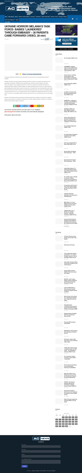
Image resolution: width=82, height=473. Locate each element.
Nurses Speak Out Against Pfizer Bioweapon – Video (70, 152)
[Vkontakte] (25, 106)
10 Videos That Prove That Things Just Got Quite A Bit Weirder (70, 238)
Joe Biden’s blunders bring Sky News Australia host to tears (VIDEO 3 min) (70, 93)
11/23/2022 (66, 361)
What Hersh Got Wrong (69, 245)
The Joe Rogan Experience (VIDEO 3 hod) (70, 126)
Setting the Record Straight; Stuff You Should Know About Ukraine (70, 315)
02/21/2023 (66, 216)
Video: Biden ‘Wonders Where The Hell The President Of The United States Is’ (71, 263)
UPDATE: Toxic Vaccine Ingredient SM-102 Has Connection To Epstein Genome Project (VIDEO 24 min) (70, 384)
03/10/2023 (66, 105)
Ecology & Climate (63, 16)
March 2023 (66, 413)
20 (56, 424)
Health (17, 19)
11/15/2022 (66, 396)
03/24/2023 (66, 63)
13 (56, 421)
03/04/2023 (66, 122)
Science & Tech (54, 16)
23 (66, 424)
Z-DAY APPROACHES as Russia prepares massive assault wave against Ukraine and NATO (70, 289)
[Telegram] (21, 106)
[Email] (38, 106)
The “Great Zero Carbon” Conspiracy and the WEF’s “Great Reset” (70, 358)
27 (56, 426)
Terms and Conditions (51, 470)
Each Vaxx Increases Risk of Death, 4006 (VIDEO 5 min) (70, 143)
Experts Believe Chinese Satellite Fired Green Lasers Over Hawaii (70, 272)
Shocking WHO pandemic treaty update (70, 322)
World (16, 16)
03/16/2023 (66, 80)
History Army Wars (46, 16)
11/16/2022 (66, 370)
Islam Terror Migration (10, 19)
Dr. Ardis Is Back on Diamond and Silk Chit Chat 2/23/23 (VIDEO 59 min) (70, 136)
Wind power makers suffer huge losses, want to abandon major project (70, 341)
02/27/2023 (66, 165)
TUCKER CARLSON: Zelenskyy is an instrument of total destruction (70, 195)
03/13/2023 (66, 89)
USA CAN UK (11, 16)
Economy (32, 16)
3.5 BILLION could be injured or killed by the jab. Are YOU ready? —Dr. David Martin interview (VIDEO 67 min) (70, 349)
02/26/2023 (66, 173)
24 (69, 424)
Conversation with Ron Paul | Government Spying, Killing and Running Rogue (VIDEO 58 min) (70, 187)
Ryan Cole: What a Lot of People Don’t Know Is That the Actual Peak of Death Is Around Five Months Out (70, 375)
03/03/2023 (66, 131)
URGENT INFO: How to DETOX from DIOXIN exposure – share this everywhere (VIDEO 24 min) (70, 212)
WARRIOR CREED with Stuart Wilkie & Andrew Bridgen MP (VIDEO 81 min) (70, 110)
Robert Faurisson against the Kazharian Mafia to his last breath (70, 401)
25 (72, 424)
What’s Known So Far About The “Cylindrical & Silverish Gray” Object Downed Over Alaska (70, 298)
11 (72, 419)
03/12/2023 (66, 97)
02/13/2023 (66, 241)
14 (59, 421)
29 (63, 426)
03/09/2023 (66, 114)
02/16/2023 (66, 224)
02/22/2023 (66, 199)
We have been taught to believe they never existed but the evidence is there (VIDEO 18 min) (70, 392)
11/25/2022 (66, 353)
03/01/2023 (66, 148)
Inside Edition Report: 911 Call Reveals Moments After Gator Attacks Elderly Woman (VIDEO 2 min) (70, 170)
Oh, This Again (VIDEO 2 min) (70, 58)
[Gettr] (32, 106)
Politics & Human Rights (24, 16)
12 (76, 419)
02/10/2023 (66, 344)
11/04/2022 (66, 404)
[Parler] (18, 106)
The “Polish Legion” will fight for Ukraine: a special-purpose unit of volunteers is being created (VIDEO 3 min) (70, 178)
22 (63, 424)
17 (69, 421)
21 (59, 424)
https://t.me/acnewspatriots (32, 74)
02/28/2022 (6, 39)
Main (6, 16)
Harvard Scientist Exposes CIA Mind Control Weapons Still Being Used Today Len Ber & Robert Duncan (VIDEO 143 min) (70, 221)
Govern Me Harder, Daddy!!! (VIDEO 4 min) (70, 84)
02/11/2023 (66, 327)
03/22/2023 (66, 72)
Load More (66, 226)
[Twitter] (28, 106)
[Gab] (14, 106)
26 (76, 424)
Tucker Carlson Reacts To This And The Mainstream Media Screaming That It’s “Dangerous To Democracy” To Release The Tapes (70, 119)
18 (72, 421)
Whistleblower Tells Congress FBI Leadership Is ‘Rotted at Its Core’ (70, 332)
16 (66, 421)
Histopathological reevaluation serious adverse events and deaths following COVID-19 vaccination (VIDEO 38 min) (70, 307)
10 (69, 419)
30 (66, 426)
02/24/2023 (66, 182)
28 (59, 426)
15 (63, 421)
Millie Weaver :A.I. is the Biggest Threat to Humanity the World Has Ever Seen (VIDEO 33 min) (70, 204)
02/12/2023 (66, 276)
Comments (38, 16)
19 (76, 421)
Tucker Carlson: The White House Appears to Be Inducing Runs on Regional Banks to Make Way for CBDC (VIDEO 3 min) (70, 77)
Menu (8, 21)
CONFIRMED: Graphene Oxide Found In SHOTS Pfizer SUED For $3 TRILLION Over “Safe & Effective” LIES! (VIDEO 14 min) (70, 68)
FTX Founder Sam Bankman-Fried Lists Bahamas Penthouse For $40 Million (70, 366)
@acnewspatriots (10, 112)
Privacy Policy (43, 470)
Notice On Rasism (35, 470)
